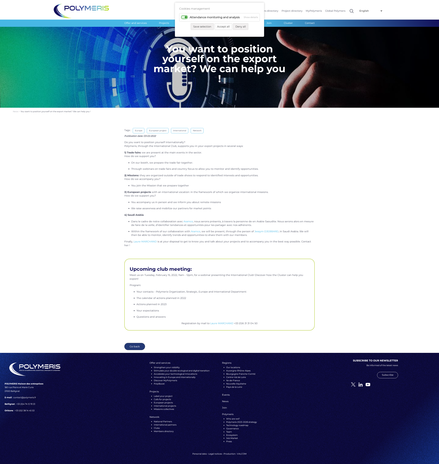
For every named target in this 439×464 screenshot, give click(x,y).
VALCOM (242, 453)
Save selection (202, 26)
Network (197, 130)
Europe (138, 130)
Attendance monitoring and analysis (215, 17)
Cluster (288, 23)
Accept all (223, 26)
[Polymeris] (81, 10)
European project (158, 130)
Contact (310, 23)
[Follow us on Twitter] (351, 384)
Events (226, 394)
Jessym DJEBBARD (266, 231)
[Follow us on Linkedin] (359, 384)
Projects (164, 23)
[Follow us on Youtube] (366, 384)
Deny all (240, 26)
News (16, 111)
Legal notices (215, 453)
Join (269, 23)
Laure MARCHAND (145, 241)
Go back (135, 346)
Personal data (199, 453)
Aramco (188, 221)
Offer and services (135, 23)
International (179, 130)
